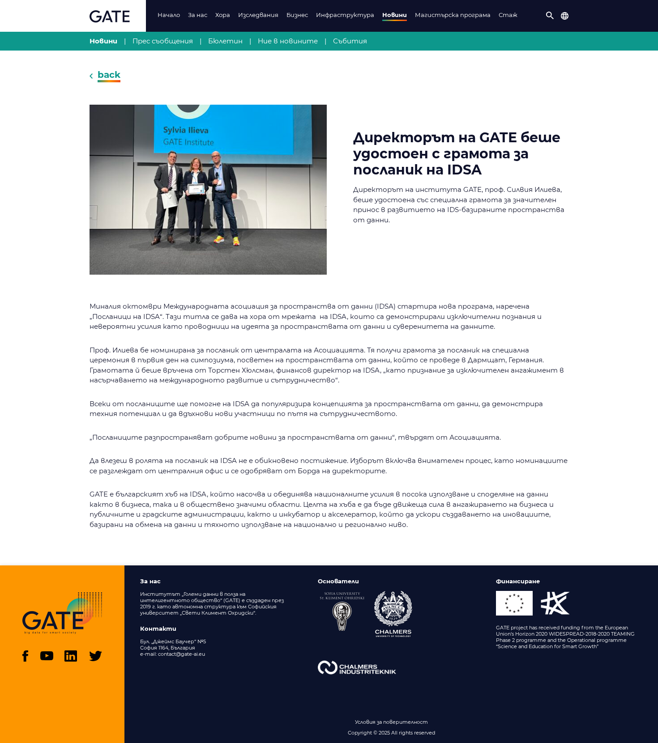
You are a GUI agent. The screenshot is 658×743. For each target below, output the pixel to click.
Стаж (508, 14)
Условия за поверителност (391, 722)
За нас (197, 14)
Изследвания (258, 14)
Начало (169, 14)
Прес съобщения (162, 41)
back (109, 74)
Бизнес (297, 14)
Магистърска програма (453, 14)
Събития (350, 41)
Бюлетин (225, 41)
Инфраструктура (345, 14)
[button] (550, 16)
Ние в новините (288, 41)
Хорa (222, 14)
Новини (394, 14)
